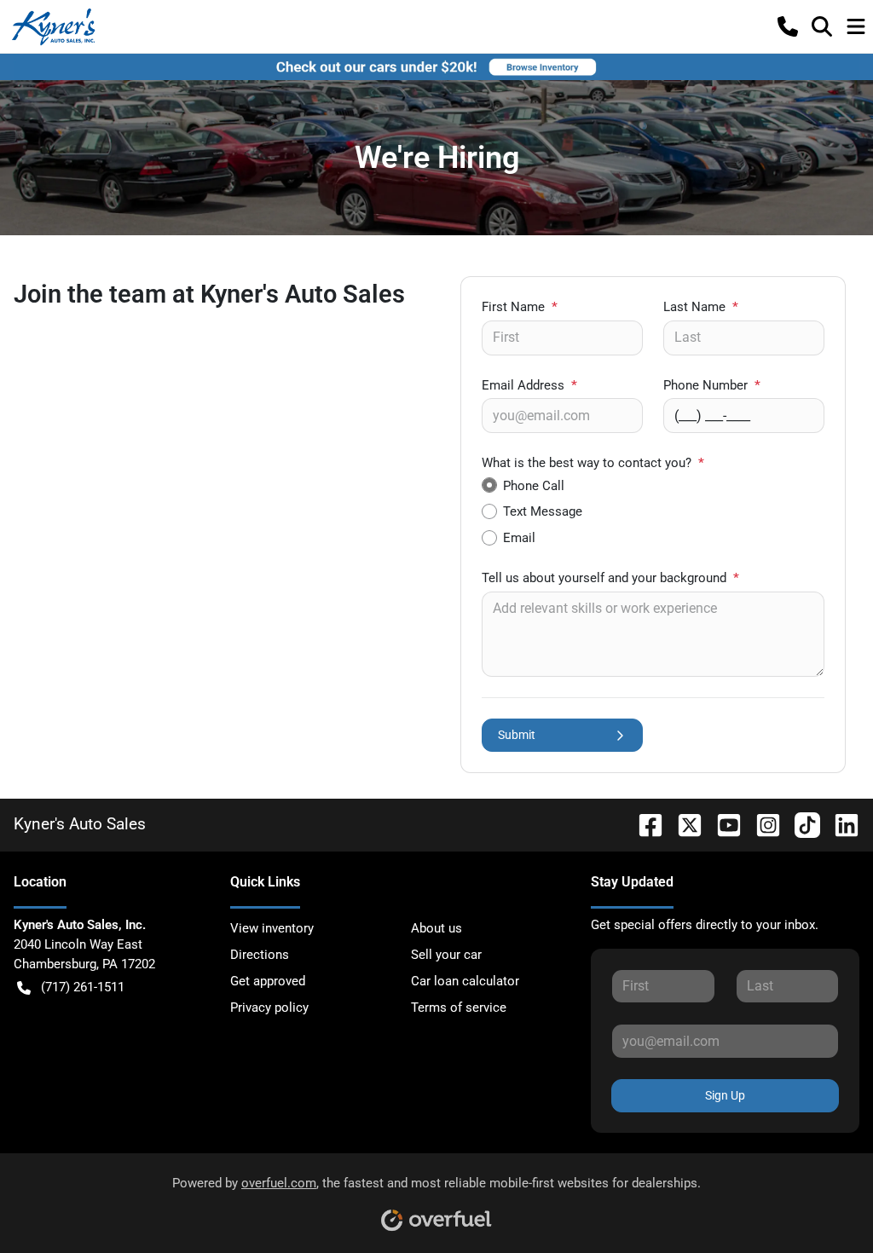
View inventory (272, 928)
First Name (520, 307)
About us (436, 928)
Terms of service (458, 1007)
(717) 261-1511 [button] (82, 987)
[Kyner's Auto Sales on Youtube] (722, 824)
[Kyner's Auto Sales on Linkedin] (839, 824)
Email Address (529, 385)
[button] (788, 26)
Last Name (700, 307)
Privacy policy (269, 1007)
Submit (516, 735)
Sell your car (446, 954)
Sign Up (725, 1095)
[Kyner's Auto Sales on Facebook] (643, 824)
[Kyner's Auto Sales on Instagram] (761, 824)
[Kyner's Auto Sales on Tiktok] (800, 824)
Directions (259, 954)
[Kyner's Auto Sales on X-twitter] (682, 824)
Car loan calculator (465, 981)
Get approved (267, 981)
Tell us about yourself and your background (610, 578)
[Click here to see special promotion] (436, 66)
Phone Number (711, 385)
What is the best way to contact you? (593, 463)
